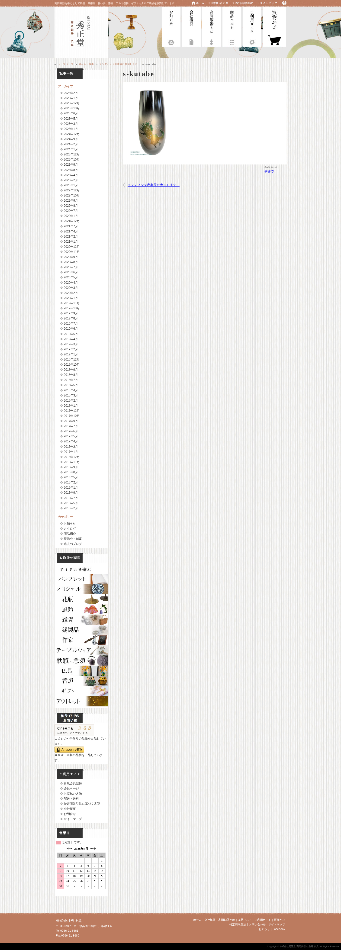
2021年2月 (71, 236)
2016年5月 (71, 477)
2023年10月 (72, 159)
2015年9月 (71, 492)
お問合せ (70, 814)
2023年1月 (71, 185)
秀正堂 (269, 171)
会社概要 (191, 26)
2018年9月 (71, 369)
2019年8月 (71, 318)
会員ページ (71, 788)
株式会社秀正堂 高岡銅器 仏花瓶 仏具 (81, 32)
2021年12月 (72, 221)
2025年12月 (72, 103)
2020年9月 (71, 257)
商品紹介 (70, 533)
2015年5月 (71, 503)
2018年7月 (71, 380)
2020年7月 (71, 267)
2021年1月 (71, 241)
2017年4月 (71, 441)
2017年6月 (71, 431)
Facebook (279, 929)
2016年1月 (71, 487)
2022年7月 (71, 211)
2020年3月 (71, 288)
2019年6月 (71, 328)
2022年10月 (72, 195)
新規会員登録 (73, 783)
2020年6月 (71, 272)
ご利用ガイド (252, 26)
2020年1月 (71, 298)
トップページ (65, 64)
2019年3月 (71, 344)
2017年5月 (71, 436)
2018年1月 (71, 405)
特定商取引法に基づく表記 (82, 803)
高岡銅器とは (211, 26)
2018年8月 (71, 375)
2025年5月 (71, 118)
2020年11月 (72, 252)
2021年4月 (71, 231)
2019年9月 (71, 313)
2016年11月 (72, 462)
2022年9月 (71, 200)
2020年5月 (71, 277)
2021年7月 (71, 226)
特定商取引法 (237, 924)
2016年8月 (71, 472)
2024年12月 (72, 134)
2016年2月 (71, 482)
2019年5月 (71, 334)
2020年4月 (71, 282)
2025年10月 (72, 108)
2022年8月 (71, 205)
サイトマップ (73, 819)
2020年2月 (71, 293)
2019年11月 (72, 303)
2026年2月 (71, 93)
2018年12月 (72, 359)
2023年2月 (71, 180)
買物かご (279, 919)
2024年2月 (71, 144)
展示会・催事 (86, 64)
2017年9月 (71, 421)
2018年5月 (71, 385)
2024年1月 (71, 149)
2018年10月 (72, 364)
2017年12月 (72, 410)
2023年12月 (72, 154)
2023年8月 (71, 170)
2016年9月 (71, 467)
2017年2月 (71, 446)
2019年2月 (71, 349)
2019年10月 (72, 308)
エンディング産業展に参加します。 (119, 64)
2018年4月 (71, 390)
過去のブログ (73, 544)
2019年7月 (71, 323)
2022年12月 (72, 190)
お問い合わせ (257, 924)
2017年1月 (71, 452)
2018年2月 (71, 400)
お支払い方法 (73, 793)
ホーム (197, 919)
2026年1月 (71, 98)
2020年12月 (72, 246)
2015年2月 (71, 508)
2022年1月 (71, 216)
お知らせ (171, 26)
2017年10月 (72, 416)
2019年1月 (71, 354)
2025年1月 (71, 129)
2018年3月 (71, 395)
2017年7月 (71, 426)
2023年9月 (71, 164)
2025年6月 (71, 113)
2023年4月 (71, 175)
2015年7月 (71, 498)
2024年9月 (71, 139)
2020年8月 (71, 262)
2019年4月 (71, 339)
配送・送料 (71, 798)
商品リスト (231, 26)
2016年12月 (72, 457)
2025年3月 (71, 124)
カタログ (70, 528)
